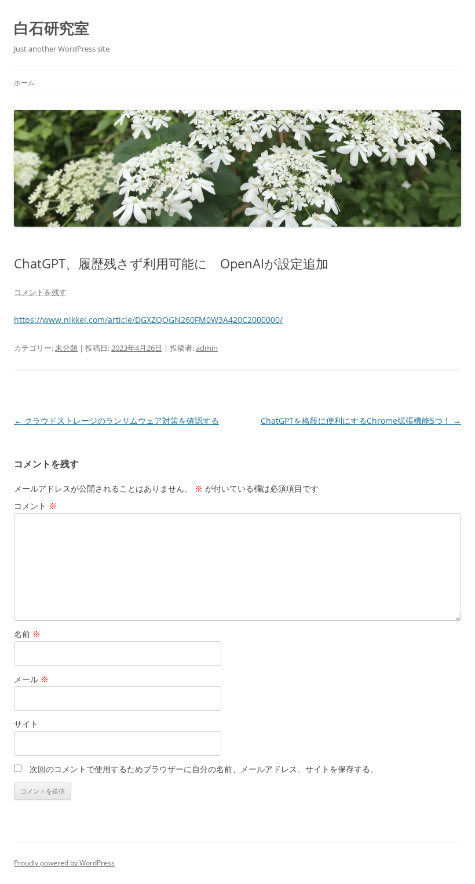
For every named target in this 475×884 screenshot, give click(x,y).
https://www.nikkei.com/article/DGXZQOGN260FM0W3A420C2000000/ (148, 319)
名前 (27, 633)
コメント (35, 505)
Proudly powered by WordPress (64, 863)
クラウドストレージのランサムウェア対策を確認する (116, 420)
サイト (26, 723)
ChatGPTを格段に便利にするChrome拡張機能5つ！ (361, 420)
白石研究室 (51, 27)
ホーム (24, 83)
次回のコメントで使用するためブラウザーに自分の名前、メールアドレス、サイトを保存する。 (204, 768)
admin (207, 348)
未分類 (66, 348)
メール (31, 679)
